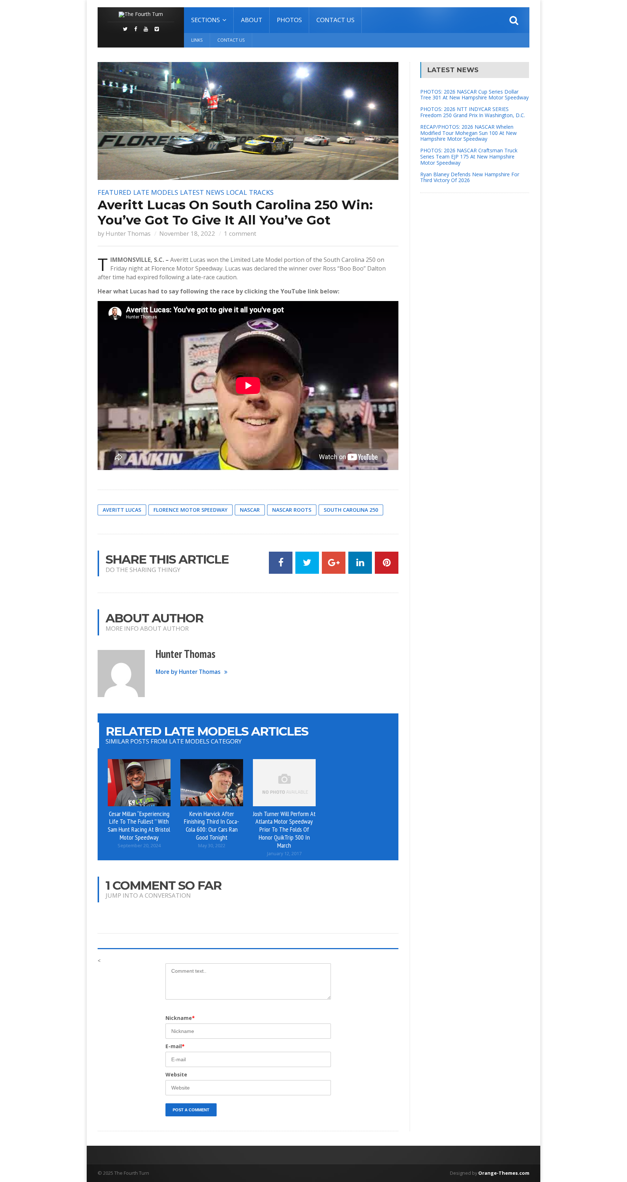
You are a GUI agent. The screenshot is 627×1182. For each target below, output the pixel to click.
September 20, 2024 (139, 846)
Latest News (202, 192)
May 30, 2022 (211, 846)
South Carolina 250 (351, 509)
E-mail (175, 1046)
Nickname (180, 1017)
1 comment (240, 233)
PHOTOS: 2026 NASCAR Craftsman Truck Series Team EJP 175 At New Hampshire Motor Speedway (468, 156)
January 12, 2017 (284, 854)
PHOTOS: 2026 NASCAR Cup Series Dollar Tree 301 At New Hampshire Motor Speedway (474, 94)
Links (196, 40)
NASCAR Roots (291, 509)
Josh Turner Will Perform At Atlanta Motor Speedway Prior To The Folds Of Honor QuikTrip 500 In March (284, 829)
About (251, 20)
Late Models (155, 192)
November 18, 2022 (187, 233)
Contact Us (335, 20)
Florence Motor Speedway (190, 509)
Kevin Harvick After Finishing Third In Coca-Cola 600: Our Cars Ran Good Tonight (211, 825)
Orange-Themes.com (503, 1173)
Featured (114, 192)
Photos (289, 20)
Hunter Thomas (128, 233)
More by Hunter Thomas (188, 672)
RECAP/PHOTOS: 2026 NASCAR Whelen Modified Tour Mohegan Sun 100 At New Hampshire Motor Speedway (468, 133)
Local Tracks (250, 192)
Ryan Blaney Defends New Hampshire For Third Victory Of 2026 (469, 177)
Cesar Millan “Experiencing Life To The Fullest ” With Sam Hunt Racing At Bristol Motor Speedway (139, 825)
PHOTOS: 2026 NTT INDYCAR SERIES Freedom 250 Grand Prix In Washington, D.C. (472, 112)
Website (176, 1074)
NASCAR (250, 509)
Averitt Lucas (122, 509)
